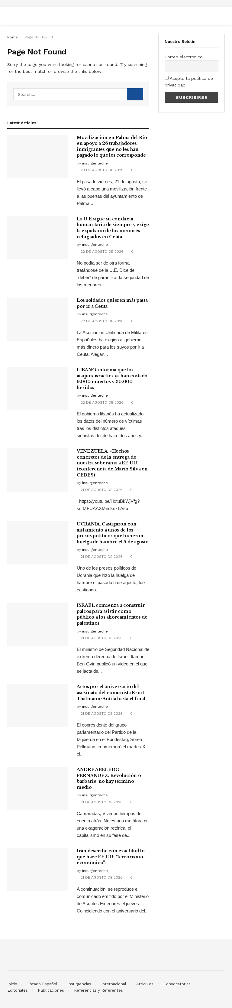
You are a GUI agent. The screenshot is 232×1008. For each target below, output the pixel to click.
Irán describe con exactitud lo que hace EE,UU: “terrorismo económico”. (111, 856)
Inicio (12, 984)
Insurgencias (79, 984)
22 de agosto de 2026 (101, 251)
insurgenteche (95, 163)
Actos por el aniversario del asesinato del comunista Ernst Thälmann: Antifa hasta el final (111, 692)
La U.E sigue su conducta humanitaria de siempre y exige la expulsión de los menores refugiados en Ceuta (113, 227)
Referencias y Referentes (98, 990)
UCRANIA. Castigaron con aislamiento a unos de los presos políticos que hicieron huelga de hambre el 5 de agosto (112, 533)
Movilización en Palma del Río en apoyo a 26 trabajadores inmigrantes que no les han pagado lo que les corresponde (112, 146)
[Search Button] (135, 94)
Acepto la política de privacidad (189, 81)
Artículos (144, 984)
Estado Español (42, 984)
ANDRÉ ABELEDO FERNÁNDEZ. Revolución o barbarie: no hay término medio (109, 778)
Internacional (113, 984)
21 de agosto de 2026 (101, 490)
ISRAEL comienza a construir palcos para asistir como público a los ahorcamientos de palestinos (112, 614)
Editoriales (17, 990)
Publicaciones (51, 990)
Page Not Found (39, 37)
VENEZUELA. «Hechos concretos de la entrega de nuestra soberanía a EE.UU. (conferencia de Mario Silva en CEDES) (112, 462)
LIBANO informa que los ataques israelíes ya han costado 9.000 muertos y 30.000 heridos (112, 378)
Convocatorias (177, 984)
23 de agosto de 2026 (101, 170)
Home (12, 37)
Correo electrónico (184, 56)
